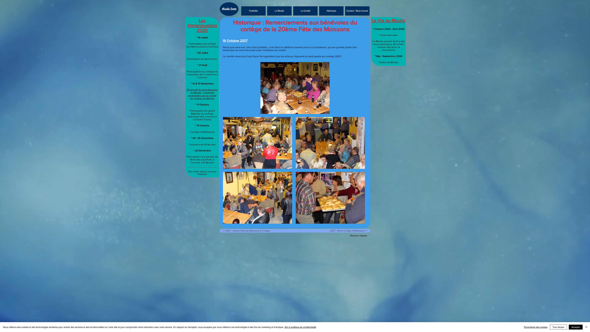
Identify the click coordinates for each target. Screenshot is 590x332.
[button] (279, 11)
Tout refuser (558, 327)
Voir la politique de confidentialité (300, 327)
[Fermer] (586, 327)
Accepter (575, 327)
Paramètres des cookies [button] (535, 327)
